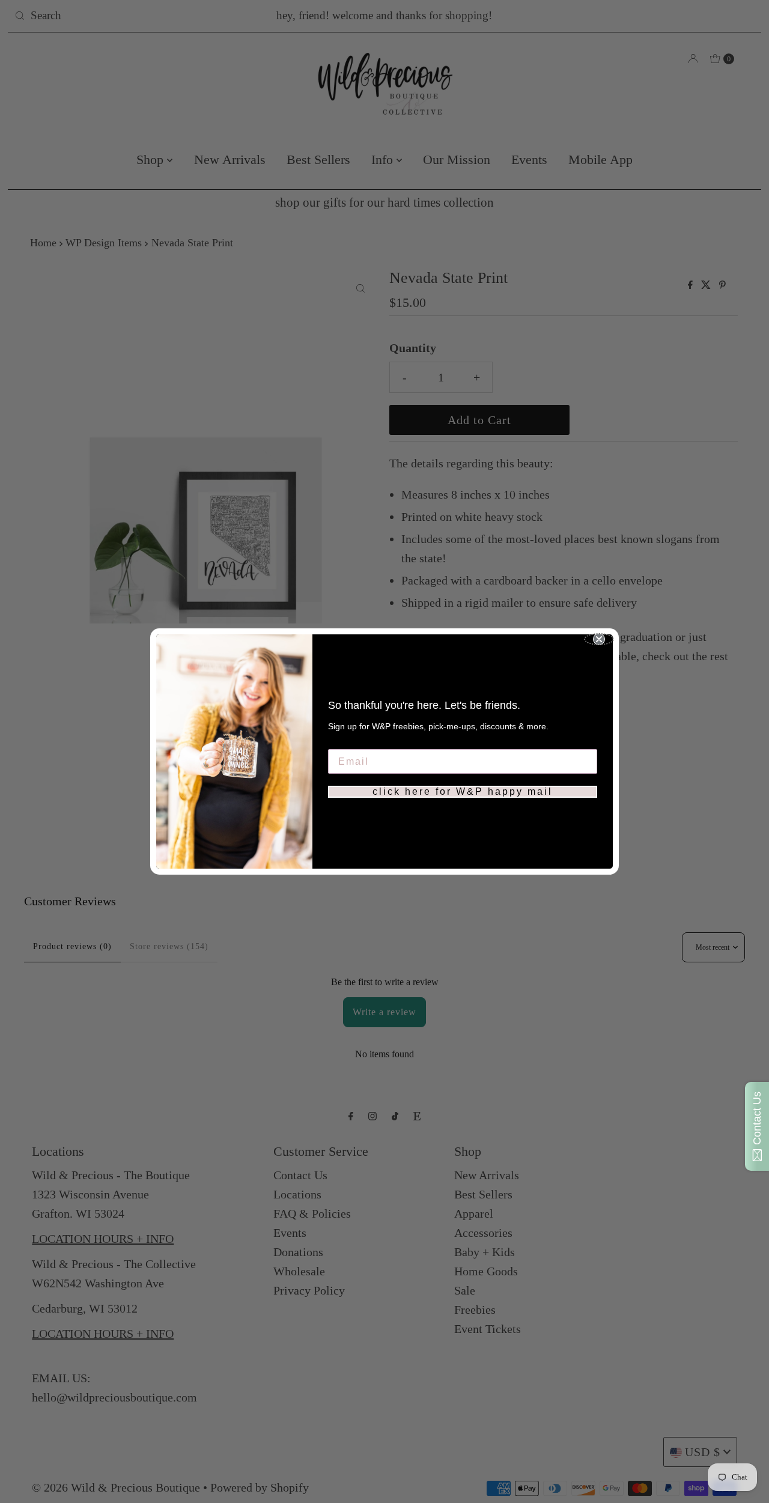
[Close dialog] (599, 639)
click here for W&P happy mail (462, 791)
